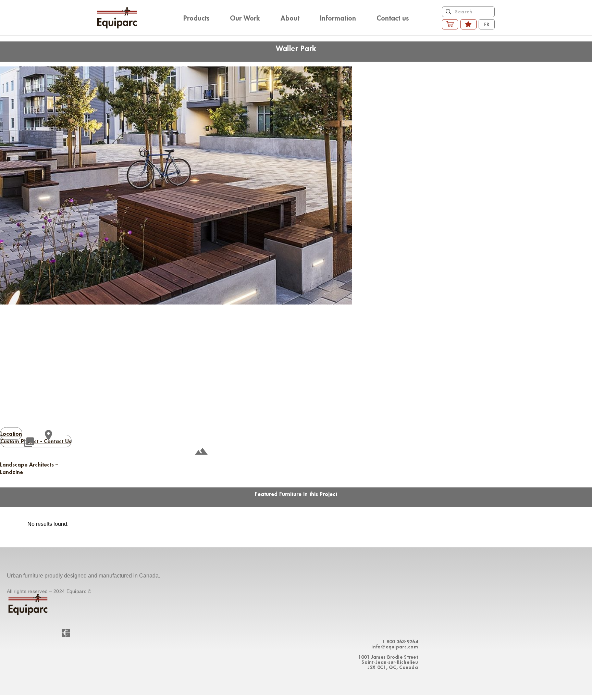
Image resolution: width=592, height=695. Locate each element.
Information (338, 17)
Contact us (393, 17)
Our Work (245, 17)
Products (196, 17)
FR (486, 24)
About (290, 17)
